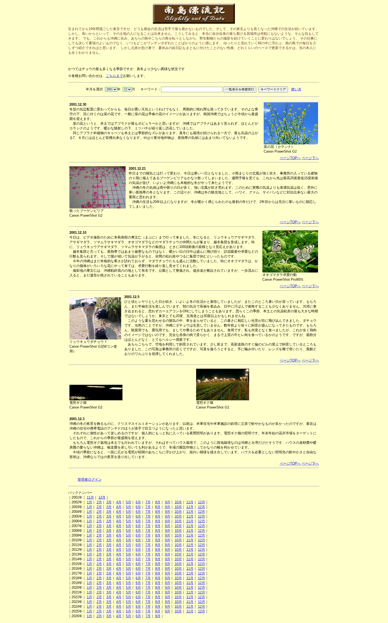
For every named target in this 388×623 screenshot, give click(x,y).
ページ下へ (310, 158)
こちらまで (114, 76)
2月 (99, 502)
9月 (167, 502)
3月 (109, 502)
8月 (157, 502)
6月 (138, 502)
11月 (90, 497)
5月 (128, 502)
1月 (89, 502)
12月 (102, 497)
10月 (178, 502)
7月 (148, 502)
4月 (118, 502)
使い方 (296, 89)
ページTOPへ (290, 158)
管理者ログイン (90, 479)
